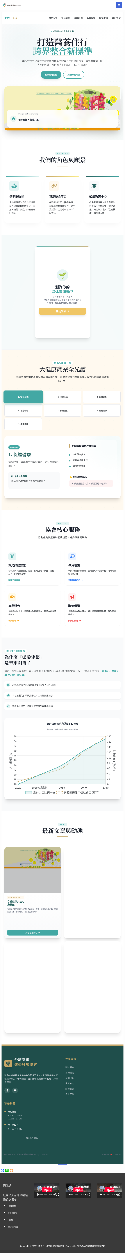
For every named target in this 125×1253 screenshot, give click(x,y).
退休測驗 (65, 18)
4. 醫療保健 (23, 410)
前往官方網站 (31, 932)
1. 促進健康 (23, 396)
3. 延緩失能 (102, 396)
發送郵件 (33, 1138)
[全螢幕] (57, 1194)
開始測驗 (61, 311)
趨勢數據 (103, 18)
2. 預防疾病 (62, 396)
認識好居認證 (14, 580)
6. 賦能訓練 (102, 410)
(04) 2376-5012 (15, 1128)
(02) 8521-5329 (15, 1115)
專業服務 (91, 18)
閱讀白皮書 (73, 620)
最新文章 (116, 18)
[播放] (38, 1194)
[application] (46, 1190)
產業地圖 (78, 18)
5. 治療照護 (62, 410)
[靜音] (54, 1194)
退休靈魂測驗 (51, 74)
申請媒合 (12, 620)
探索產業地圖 (73, 74)
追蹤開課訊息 (74, 580)
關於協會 (53, 18)
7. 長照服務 (23, 424)
